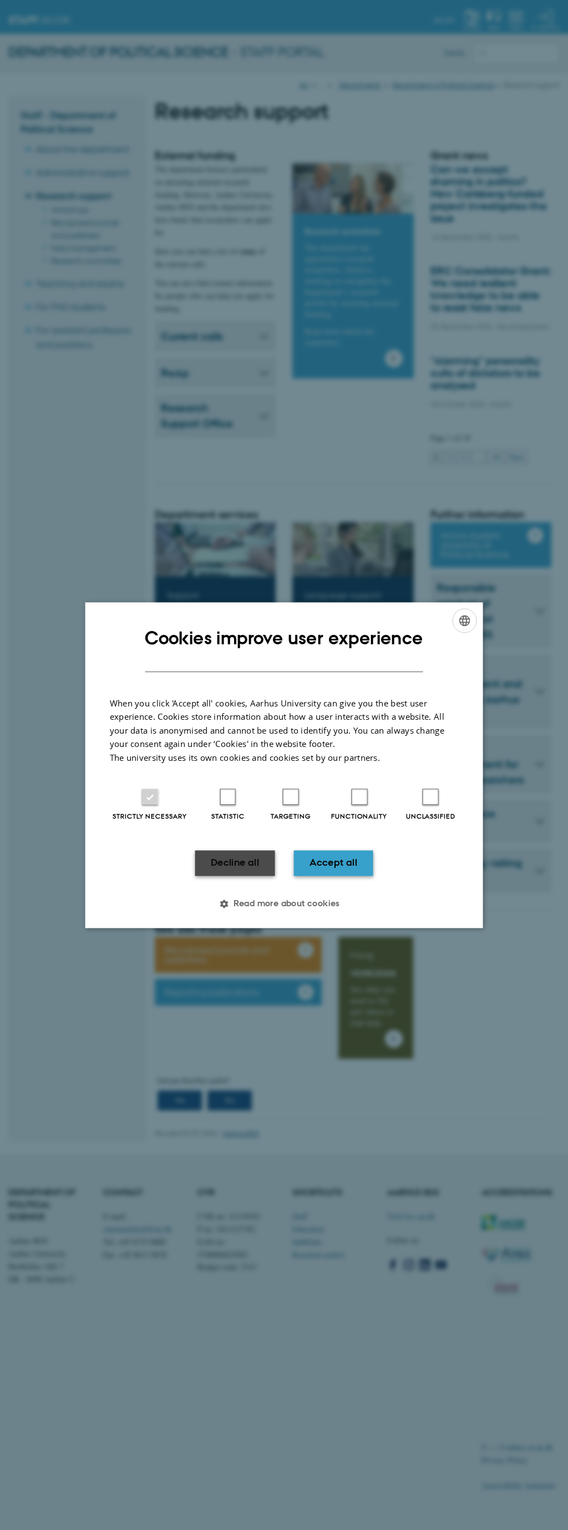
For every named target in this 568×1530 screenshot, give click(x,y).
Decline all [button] (235, 863)
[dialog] (284, 765)
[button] (284, 903)
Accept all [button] (333, 863)
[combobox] (464, 620)
